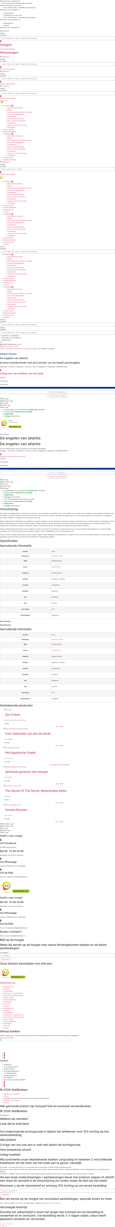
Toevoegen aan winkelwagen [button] (59, 765)
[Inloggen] (0, 41)
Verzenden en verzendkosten (13, 993)
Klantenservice (8, 210)
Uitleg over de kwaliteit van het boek (21, 373)
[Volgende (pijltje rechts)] (5, 1226)
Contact (6, 212)
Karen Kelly (7, 796)
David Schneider (9, 720)
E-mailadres (4, 952)
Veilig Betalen (8, 991)
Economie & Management (16, 114)
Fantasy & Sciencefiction (15, 119)
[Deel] (8, 1224)
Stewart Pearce (8, 354)
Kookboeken (11, 123)
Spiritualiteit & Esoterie (15, 108)
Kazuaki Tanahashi (20, 720)
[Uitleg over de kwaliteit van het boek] (0, 370)
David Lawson (8, 758)
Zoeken (2, 33)
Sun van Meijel (8, 739)
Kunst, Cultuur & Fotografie (16, 121)
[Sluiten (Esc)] (12, 1224)
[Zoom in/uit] (1, 1224)
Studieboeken (12, 116)
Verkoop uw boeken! (7, 1038)
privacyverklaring (54, 1203)
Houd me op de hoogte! (57, 396)
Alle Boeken (8, 106)
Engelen (34, 349)
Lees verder (59, 726)
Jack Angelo (8, 777)
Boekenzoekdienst (10, 131)
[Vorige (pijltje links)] (1, 1226)
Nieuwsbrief (8, 1002)
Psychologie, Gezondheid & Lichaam (19, 112)
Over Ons (7, 1004)
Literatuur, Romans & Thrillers (17, 125)
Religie (9, 110)
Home (2, 349)
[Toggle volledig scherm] (5, 1224)
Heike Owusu (8, 815)
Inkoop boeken (9, 129)
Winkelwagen (9, 52)
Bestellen (7, 989)
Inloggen (6, 44)
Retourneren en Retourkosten (13, 995)
